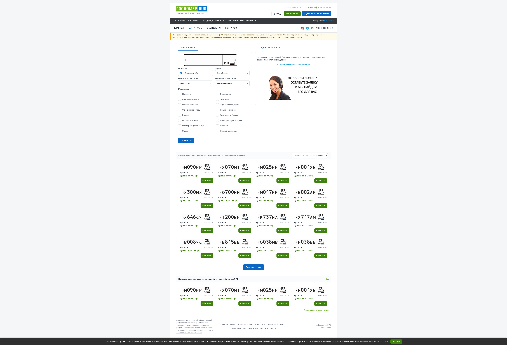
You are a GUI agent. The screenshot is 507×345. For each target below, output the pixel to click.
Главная (179, 28)
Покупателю (194, 21)
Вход (278, 14)
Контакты (251, 21)
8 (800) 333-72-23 (319, 7)
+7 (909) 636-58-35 (323, 28)
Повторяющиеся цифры (193, 125)
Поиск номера (188, 48)
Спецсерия (225, 94)
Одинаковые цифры (229, 104)
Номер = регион (228, 110)
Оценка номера (276, 325)
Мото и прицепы (190, 120)
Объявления (214, 28)
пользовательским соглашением (189, 333)
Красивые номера (190, 99)
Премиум (186, 94)
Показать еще (253, 267)
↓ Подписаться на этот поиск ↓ (293, 64)
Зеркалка (224, 99)
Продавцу (208, 21)
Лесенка (224, 125)
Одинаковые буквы (191, 110)
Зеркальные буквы (229, 115)
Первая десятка (190, 104)
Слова (185, 131)
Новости (219, 21)
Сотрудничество (235, 21)
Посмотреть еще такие (316, 310)
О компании (179, 21)
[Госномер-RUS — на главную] (191, 8)
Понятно (396, 341)
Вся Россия (329, 21)
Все (327, 279)
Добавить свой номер (317, 13)
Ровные (185, 115)
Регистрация (292, 14)
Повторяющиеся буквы (231, 120)
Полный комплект (228, 131)
